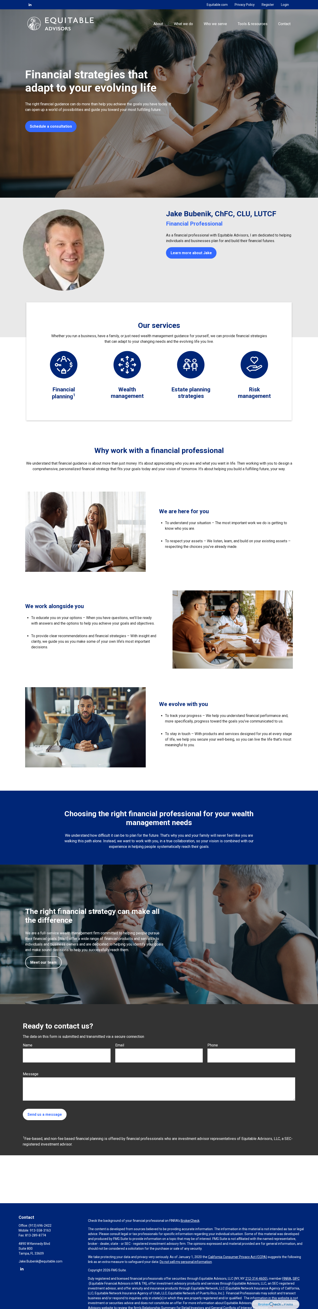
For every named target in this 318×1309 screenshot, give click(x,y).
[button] (158, 23)
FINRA (286, 1278)
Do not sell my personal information (186, 1262)
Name (27, 1045)
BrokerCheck (190, 1220)
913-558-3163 (40, 1230)
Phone (212, 1045)
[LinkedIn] (30, 4)
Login (285, 5)
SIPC (296, 1278)
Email (119, 1045)
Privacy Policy (245, 5)
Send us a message (44, 1114)
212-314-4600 (255, 1278)
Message (30, 1074)
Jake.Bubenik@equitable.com (40, 1261)
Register (268, 5)
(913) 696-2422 (40, 1225)
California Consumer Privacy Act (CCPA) (237, 1257)
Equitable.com (217, 5)
